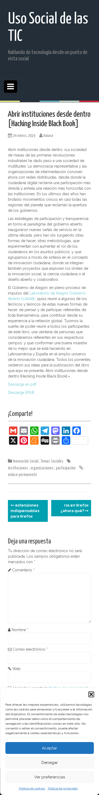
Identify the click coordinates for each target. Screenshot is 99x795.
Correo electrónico (30, 649)
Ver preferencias (49, 777)
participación (66, 468)
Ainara (48, 136)
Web (16, 669)
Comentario (23, 570)
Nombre (20, 630)
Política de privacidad (63, 788)
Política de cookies (32, 788)
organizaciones (42, 468)
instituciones (18, 468)
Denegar (49, 762)
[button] (91, 694)
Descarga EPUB (21, 392)
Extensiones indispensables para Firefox (25, 510)
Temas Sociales (52, 461)
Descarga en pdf (22, 384)
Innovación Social (25, 461)
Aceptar (49, 748)
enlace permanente (22, 475)
